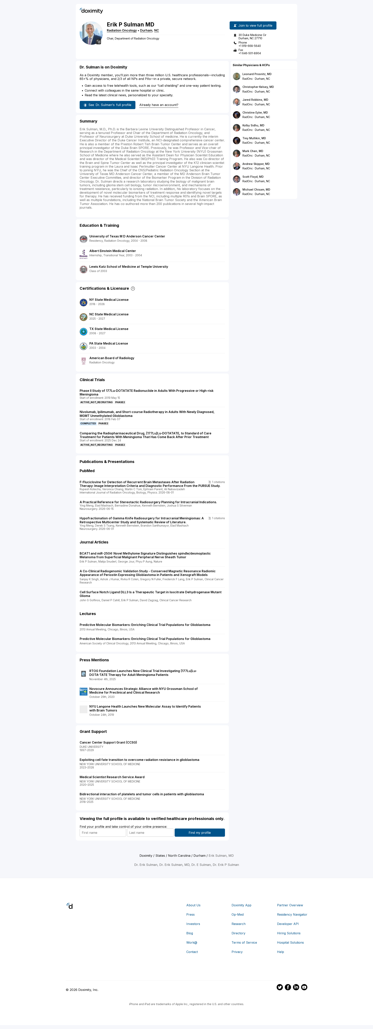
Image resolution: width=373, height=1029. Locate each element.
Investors (193, 924)
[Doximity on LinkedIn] (296, 988)
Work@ (191, 942)
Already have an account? (158, 105)
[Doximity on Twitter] (280, 988)
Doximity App (241, 905)
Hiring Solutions (289, 933)
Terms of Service (244, 942)
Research (239, 924)
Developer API (288, 924)
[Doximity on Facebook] (288, 988)
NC (156, 30)
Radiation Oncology (122, 30)
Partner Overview (290, 905)
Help (280, 952)
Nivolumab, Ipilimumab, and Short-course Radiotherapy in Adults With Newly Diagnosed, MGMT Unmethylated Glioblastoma (147, 413)
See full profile (109, 105)
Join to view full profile (255, 25)
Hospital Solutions (290, 942)
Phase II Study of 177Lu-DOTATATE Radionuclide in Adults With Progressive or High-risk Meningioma (147, 392)
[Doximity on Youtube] (304, 988)
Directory (238, 933)
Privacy (237, 952)
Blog (189, 933)
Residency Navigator (292, 914)
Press (190, 914)
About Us (193, 905)
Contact (192, 952)
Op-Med (238, 914)
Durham (146, 30)
